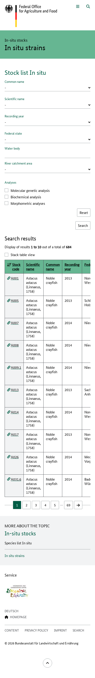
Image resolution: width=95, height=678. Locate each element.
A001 (15, 278)
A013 (15, 389)
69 (68, 504)
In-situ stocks (20, 533)
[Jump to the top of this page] (47, 663)
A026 (15, 456)
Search (78, 630)
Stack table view (23, 254)
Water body (12, 148)
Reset (84, 212)
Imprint (60, 630)
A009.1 (16, 367)
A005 (15, 300)
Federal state (13, 133)
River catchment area (18, 163)
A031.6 (16, 479)
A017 (15, 434)
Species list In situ (18, 542)
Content (12, 630)
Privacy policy (36, 630)
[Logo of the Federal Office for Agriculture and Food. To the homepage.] (31, 16)
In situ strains (14, 555)
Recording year (14, 116)
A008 (15, 345)
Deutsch (11, 611)
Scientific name (14, 98)
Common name (14, 81)
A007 (15, 322)
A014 (15, 412)
